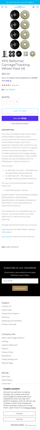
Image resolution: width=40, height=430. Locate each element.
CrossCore (6, 384)
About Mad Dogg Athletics (13, 338)
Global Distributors (10, 359)
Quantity (5, 97)
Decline (19, 419)
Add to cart (20, 111)
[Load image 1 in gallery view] (20, 29)
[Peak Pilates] (20, 7)
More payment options (20, 123)
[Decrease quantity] (4, 101)
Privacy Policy (30, 408)
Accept (19, 414)
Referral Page (7, 363)
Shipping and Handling (12, 321)
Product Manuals (9, 324)
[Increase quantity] (16, 101)
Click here (6, 229)
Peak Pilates (9, 89)
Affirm (31, 2)
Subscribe (20, 288)
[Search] (7, 7)
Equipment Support (10, 313)
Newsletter (6, 356)
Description (8, 130)
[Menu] (2, 7)
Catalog (5, 341)
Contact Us (6, 306)
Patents (5, 349)
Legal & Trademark (9, 345)
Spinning (6, 376)
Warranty (5, 317)
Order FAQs (6, 310)
